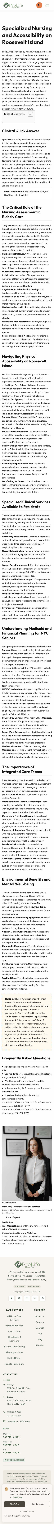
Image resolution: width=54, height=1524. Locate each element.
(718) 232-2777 (22, 1113)
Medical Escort (14, 1358)
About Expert (13, 1217)
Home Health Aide (14, 1325)
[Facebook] (11, 1298)
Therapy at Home (14, 1352)
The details (17, 1497)
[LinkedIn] (35, 1298)
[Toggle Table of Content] (29, 114)
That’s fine (14, 1504)
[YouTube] (27, 1298)
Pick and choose (27, 1511)
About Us (39, 1316)
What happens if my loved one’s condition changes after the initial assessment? (23, 1083)
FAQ (40, 1333)
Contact (40, 1327)
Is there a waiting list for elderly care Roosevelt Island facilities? (26, 1090)
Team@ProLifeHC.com (18, 1421)
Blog (40, 1339)
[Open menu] (47, 5)
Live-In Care (14, 1331)
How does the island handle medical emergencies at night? (20, 1097)
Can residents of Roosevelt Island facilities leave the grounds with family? (27, 1075)
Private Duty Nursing (14, 1346)
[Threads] (42, 1298)
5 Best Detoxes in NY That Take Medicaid (22, 1236)
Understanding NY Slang (14, 1232)
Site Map (39, 1345)
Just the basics (38, 1504)
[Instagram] (19, 1298)
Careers (40, 1322)
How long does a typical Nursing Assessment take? (25, 1068)
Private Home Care (14, 1363)
